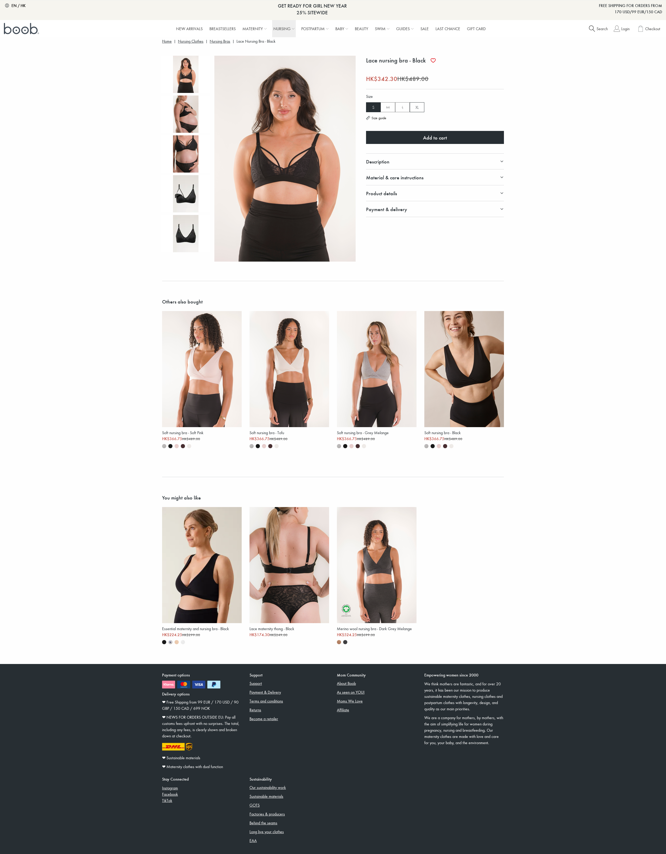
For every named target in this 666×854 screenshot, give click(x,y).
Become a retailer (263, 718)
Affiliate (343, 709)
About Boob (346, 683)
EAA (253, 840)
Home (167, 41)
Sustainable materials (266, 796)
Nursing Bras (220, 41)
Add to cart (435, 137)
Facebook (170, 794)
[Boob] (22, 28)
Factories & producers (267, 814)
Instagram (170, 787)
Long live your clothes (266, 831)
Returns (255, 709)
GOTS (254, 805)
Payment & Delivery (265, 692)
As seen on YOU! (350, 692)
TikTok (167, 800)
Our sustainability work (267, 787)
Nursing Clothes (190, 41)
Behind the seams (263, 822)
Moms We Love (350, 701)
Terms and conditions (266, 701)
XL (417, 107)
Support (255, 683)
